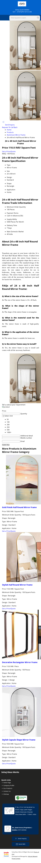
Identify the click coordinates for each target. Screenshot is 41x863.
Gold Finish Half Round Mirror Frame (19, 507)
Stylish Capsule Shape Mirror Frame (18, 740)
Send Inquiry (10, 125)
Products (10, 132)
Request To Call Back (9, 127)
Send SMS (22, 844)
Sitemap (6, 794)
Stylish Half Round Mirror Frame (17, 585)
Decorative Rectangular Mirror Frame (19, 662)
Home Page (7, 783)
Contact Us (7, 791)
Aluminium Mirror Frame (16, 135)
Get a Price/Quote (9, 151)
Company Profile (8, 785)
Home (9, 130)
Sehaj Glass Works (22, 11)
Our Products (7, 788)
